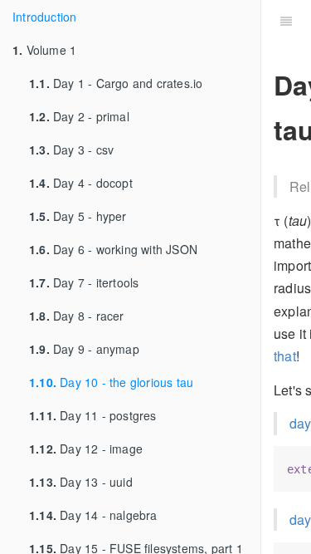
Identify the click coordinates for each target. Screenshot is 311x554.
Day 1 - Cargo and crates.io (115, 83)
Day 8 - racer (76, 315)
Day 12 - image (86, 448)
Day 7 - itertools (83, 282)
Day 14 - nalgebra (93, 515)
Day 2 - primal (79, 116)
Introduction (44, 16)
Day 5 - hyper (78, 216)
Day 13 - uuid (81, 481)
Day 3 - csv (71, 149)
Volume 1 (44, 50)
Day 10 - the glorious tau (111, 382)
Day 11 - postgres (93, 415)
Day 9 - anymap (84, 349)
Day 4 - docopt (81, 182)
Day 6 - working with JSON (113, 249)
